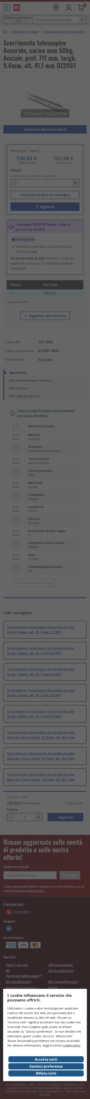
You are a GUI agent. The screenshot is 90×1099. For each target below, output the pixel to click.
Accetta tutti (46, 1059)
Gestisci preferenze (46, 1066)
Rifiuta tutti (46, 1073)
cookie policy (71, 1045)
